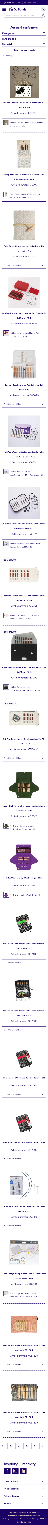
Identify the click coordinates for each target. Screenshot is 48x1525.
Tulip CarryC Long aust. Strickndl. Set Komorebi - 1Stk (24, 247)
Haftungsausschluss (10, 1519)
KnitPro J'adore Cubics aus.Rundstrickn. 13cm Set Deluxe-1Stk (24, 453)
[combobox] (24, 15)
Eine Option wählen (12, 265)
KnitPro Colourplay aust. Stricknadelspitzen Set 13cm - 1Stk (24, 668)
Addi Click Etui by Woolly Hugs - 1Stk (24, 878)
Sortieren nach (24, 50)
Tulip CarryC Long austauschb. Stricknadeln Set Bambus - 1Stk (24, 1274)
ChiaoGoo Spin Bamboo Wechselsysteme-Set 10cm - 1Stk (24, 945)
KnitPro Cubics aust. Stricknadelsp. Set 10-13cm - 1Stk (24, 740)
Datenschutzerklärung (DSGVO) (33, 1519)
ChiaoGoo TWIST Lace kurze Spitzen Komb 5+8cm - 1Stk (24, 1207)
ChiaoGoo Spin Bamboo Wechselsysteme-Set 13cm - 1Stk (24, 1012)
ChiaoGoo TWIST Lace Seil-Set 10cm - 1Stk (24, 1078)
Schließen (42, 265)
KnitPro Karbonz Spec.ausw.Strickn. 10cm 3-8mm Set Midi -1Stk (24, 525)
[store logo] (18, 9)
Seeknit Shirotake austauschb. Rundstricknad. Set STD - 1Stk (24, 1346)
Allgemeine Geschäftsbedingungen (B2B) (24, 1515)
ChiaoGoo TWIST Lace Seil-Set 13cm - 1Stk (24, 1142)
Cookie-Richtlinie (24, 1522)
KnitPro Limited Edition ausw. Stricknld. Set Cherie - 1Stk (24, 104)
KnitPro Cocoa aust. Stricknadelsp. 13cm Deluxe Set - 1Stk (24, 596)
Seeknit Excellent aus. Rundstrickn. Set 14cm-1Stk (24, 386)
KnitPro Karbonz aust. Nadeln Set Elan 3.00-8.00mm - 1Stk (24, 314)
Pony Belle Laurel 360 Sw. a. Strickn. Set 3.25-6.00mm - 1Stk (24, 175)
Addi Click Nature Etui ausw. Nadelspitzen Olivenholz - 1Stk (24, 807)
